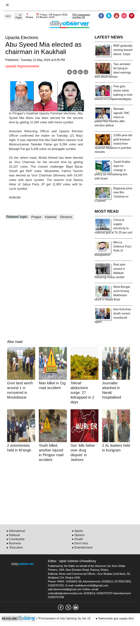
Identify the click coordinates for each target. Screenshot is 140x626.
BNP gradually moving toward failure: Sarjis (122, 50)
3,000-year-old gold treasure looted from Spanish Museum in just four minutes (113, 143)
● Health (77, 539)
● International (15, 530)
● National (13, 535)
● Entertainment (82, 547)
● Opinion (78, 535)
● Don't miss (80, 543)
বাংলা (8, 16)
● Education (14, 547)
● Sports (77, 530)
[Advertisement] (70, 492)
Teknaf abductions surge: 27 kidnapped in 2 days (82, 392)
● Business (13, 543)
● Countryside (15, 539)
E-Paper (18, 16)
